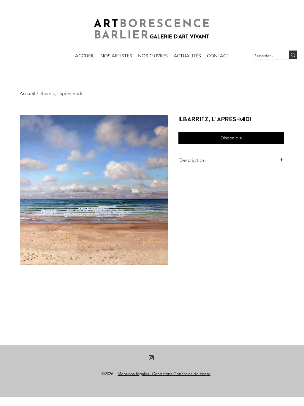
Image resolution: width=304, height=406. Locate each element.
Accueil (27, 93)
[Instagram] (151, 357)
